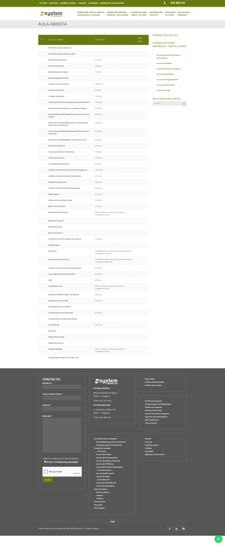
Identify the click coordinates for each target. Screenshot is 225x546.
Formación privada (117, 13)
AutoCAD (52, 331)
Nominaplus (53, 194)
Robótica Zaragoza (153, 407)
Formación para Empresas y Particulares (168, 56)
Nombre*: (47, 383)
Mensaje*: (47, 416)
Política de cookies (153, 385)
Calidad (82, 3)
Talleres (99, 498)
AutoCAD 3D (53, 325)
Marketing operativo (57, 60)
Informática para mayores (59, 48)
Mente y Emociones (153, 410)
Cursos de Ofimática (165, 74)
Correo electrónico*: (52, 394)
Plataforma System (153, 401)
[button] (218, 539)
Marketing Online (56, 66)
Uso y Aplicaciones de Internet (61, 274)
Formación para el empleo (90, 13)
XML (50, 280)
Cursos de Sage (163, 90)
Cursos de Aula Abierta (106, 483)
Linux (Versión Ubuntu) (58, 259)
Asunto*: (46, 405)
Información (156, 13)
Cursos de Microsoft (165, 85)
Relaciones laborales (57, 182)
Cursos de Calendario (105, 486)
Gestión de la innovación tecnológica (64, 268)
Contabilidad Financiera (58, 164)
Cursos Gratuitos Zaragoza (157, 413)
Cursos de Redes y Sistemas (168, 69)
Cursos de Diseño (164, 63)
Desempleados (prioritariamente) (111, 442)
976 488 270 (178, 3)
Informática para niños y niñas (61, 54)
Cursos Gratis (151, 423)
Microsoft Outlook (56, 206)
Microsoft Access (56, 221)
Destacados (184, 13)
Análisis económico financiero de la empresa (67, 170)
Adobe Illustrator (56, 343)
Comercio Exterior (56, 90)
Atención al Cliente (56, 146)
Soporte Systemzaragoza (156, 417)
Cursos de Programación (167, 79)
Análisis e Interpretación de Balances (64, 176)
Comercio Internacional (58, 84)
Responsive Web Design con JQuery (63, 294)
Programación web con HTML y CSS (63, 357)
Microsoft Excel (55, 227)
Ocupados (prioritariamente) (109, 445)
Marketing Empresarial (58, 78)
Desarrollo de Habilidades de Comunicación (67, 140)
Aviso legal (149, 379)
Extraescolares (139, 13)
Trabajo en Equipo (56, 96)
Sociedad (93, 3)
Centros (53, 3)
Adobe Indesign (55, 349)
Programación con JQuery (59, 306)
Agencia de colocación (112, 3)
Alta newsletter (152, 420)
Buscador (170, 13)
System (43, 3)
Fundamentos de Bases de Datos (62, 319)
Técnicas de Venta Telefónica (61, 152)
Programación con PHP (58, 300)
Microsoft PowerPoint (58, 212)
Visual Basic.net (55, 286)
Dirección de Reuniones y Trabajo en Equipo (67, 108)
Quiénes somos (68, 3)
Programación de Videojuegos (158, 404)
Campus (99, 495)
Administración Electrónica (60, 200)
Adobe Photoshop (56, 337)
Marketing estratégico (58, 72)
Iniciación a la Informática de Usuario (64, 239)
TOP (112, 521)
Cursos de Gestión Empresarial (109, 467)
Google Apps (54, 245)
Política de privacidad (67, 461)
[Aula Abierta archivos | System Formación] (51, 13)
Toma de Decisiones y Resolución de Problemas (68, 102)
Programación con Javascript (61, 313)
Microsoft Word (55, 233)
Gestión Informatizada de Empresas (64, 188)
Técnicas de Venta (56, 158)
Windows (52, 251)
